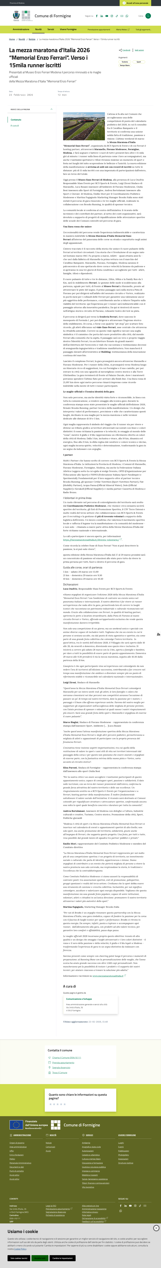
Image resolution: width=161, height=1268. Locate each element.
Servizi (89, 1135)
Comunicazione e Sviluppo (79, 999)
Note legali (86, 1215)
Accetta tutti (39, 1258)
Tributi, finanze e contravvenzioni (95, 1183)
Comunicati (50, 1146)
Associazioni (123, 1158)
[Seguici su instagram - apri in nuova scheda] (110, 15)
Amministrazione (22, 1135)
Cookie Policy (20, 1249)
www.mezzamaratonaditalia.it (108, 975)
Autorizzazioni (88, 1150)
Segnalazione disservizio (56, 1211)
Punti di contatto (17, 1170)
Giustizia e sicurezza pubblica (94, 1166)
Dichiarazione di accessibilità (93, 1218)
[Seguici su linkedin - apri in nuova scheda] (100, 15)
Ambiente (86, 1142)
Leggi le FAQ (51, 1205)
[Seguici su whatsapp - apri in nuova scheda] (125, 15)
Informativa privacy (90, 1211)
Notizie (32, 39)
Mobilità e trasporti (90, 1174)
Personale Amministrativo (20, 1162)
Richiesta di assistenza (55, 1215)
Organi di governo (17, 1142)
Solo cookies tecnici (19, 1258)
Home (12, 39)
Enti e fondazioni (17, 1154)
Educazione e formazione (92, 1162)
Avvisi (48, 1150)
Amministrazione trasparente (94, 1208)
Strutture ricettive (125, 1162)
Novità (22, 39)
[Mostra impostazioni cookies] (158, 634)
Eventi (121, 1146)
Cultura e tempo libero (91, 1158)
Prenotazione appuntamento (58, 1208)
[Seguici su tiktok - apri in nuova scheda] (115, 15)
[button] (148, 16)
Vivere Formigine (127, 1135)
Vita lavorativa (88, 1187)
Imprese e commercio (91, 1170)
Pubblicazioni (123, 1150)
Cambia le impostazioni (63, 1258)
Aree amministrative (18, 1146)
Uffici (12, 1150)
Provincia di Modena (17, 3)
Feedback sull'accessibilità (93, 1221)
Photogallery (123, 1154)
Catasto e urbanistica (91, 1154)
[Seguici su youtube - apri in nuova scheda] (105, 15)
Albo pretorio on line (90, 1205)
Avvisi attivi (14, 1174)
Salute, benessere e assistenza (95, 1179)
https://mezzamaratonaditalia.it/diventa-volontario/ (91, 539)
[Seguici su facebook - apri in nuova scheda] (95, 15)
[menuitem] (21, 29)
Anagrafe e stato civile (91, 1146)
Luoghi (121, 1142)
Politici (12, 1158)
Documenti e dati (17, 1166)
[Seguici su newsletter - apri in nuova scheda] (120, 15)
